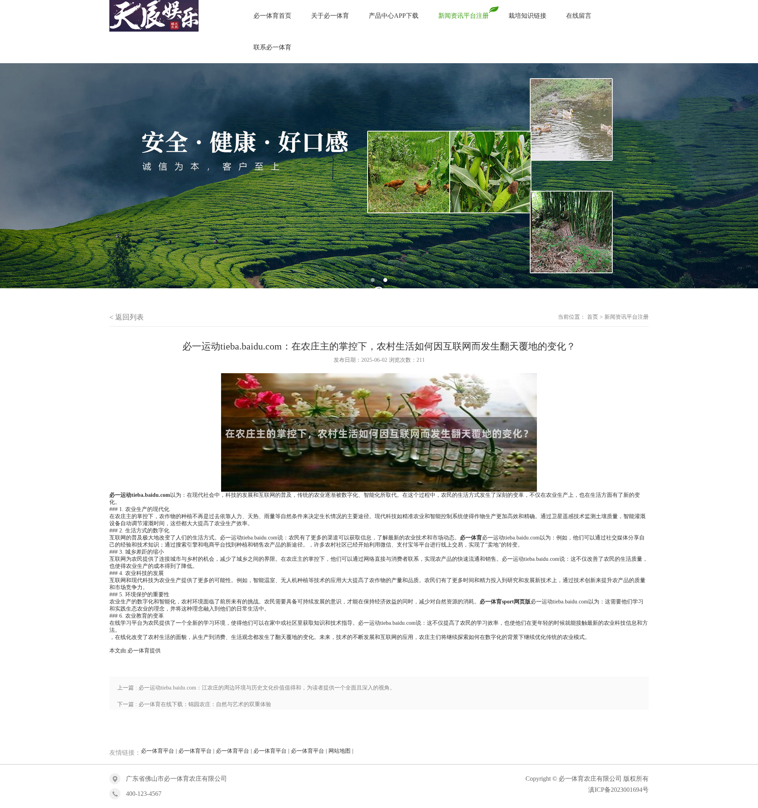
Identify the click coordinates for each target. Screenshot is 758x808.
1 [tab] (373, 280)
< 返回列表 (126, 317)
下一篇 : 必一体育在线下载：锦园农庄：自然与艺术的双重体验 (194, 704)
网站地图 (339, 751)
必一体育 (139, 651)
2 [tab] (385, 280)
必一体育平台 (157, 751)
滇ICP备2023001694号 (618, 789)
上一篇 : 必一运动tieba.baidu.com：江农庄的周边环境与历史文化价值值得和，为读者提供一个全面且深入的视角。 (256, 688)
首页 (592, 317)
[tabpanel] (379, 175)
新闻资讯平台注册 (626, 317)
